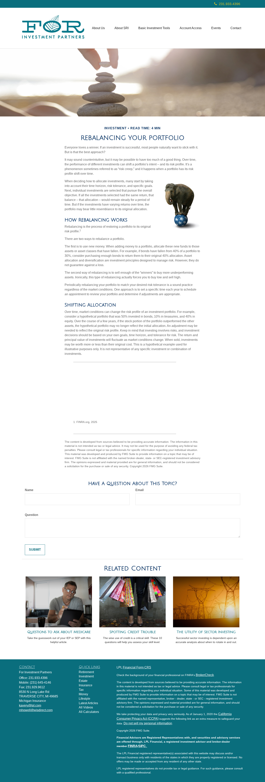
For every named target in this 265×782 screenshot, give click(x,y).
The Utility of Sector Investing (206, 632)
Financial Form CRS (137, 667)
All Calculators (89, 711)
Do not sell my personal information (148, 723)
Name (29, 490)
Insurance (85, 685)
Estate (83, 680)
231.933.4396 (229, 4)
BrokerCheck (205, 675)
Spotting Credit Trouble (132, 632)
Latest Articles (88, 703)
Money (83, 694)
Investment (86, 676)
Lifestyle (84, 698)
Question (31, 514)
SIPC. (142, 746)
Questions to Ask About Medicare (59, 632)
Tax (81, 689)
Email (139, 490)
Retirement (86, 672)
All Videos (86, 707)
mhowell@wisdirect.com (36, 710)
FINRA (133, 746)
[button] (98, 28)
